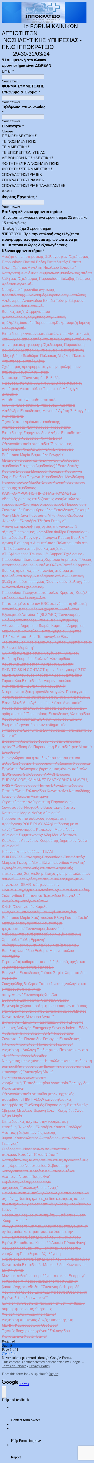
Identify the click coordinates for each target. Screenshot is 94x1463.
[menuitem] (51, 1414)
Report (53, 1374)
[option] (47, 131)
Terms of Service (14, 1366)
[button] (47, 1345)
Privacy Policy (39, 1366)
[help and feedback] (4, 1392)
